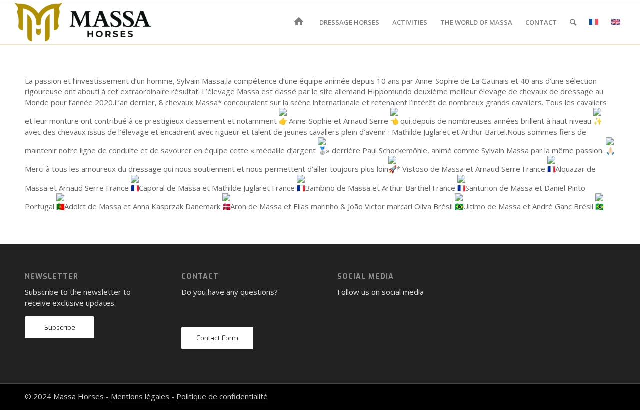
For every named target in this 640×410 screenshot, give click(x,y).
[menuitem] (301, 22)
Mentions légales (140, 397)
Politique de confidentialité (222, 397)
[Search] (573, 22)
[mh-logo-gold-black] (83, 22)
